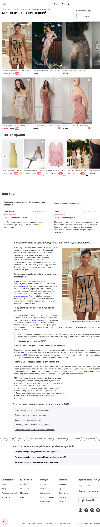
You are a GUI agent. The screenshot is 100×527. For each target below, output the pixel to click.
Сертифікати (45, 502)
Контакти (6, 497)
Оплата (43, 489)
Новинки (62, 484)
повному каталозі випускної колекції (28, 371)
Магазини (24, 493)
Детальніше (9, 228)
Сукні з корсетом (35, 439)
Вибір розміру (45, 493)
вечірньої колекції (91, 371)
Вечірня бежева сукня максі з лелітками (31, 415)
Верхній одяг (64, 493)
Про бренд (24, 484)
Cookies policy (78, 523)
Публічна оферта (65, 523)
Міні (4, 439)
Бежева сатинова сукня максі (67, 203)
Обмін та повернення (48, 497)
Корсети (62, 497)
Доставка (44, 484)
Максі (21, 439)
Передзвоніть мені (9, 493)
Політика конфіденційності (47, 523)
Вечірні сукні (90, 439)
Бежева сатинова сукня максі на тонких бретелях (35, 430)
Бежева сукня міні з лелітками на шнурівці (32, 425)
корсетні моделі (20, 286)
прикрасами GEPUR (22, 355)
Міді (12, 439)
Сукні (61, 489)
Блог (22, 497)
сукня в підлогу (33, 320)
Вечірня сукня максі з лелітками (28, 420)
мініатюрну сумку (46, 355)
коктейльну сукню (21, 374)
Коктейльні (61, 439)
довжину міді (73, 327)
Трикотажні (75, 439)
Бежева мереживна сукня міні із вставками (32, 410)
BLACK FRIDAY (64, 502)
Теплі (50, 439)
